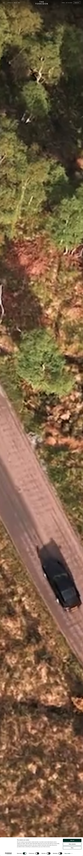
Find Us (15, 2)
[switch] (37, 853)
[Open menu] (4, 2)
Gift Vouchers (69, 2)
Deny (72, 847)
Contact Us (10, 2)
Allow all (72, 840)
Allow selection (72, 844)
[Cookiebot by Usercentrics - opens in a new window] (8, 853)
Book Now (77, 2)
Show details (67, 853)
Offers (63, 2)
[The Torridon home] (41, 2)
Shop (19, 2)
